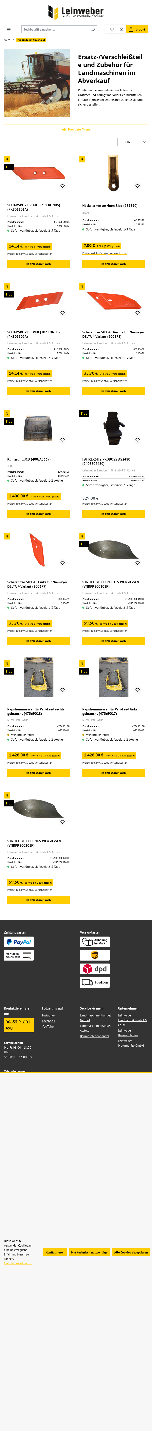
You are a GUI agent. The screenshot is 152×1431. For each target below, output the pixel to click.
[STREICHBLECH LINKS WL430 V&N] (38, 809)
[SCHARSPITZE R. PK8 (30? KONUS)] (38, 173)
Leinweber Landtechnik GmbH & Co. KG (132, 1020)
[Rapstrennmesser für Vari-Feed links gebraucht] (113, 677)
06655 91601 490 (18, 1025)
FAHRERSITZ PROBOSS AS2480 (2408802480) (106, 461)
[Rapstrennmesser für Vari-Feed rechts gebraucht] (38, 677)
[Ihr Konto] (121, 29)
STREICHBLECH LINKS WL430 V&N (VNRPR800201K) (34, 843)
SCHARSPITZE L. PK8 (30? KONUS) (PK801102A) (33, 334)
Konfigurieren (55, 1252)
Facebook (48, 1021)
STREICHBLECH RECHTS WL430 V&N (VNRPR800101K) (110, 584)
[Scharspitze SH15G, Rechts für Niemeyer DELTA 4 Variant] (113, 300)
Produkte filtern (78, 129)
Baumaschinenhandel (94, 1036)
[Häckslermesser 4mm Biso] (113, 173)
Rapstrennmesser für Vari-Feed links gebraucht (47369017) (110, 711)
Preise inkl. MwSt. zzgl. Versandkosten (29, 253)
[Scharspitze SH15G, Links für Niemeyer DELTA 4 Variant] (38, 550)
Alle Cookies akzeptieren (131, 1252)
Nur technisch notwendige (89, 1252)
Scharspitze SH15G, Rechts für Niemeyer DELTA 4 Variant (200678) (113, 334)
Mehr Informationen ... (18, 1263)
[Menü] (8, 29)
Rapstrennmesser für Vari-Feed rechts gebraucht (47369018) (36, 711)
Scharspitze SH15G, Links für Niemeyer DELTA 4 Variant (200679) (37, 584)
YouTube (48, 1026)
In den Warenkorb (38, 264)
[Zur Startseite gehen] (76, 13)
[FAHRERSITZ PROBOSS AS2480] (113, 427)
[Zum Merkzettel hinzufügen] (62, 186)
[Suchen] (92, 29)
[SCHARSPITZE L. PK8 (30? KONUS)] (38, 300)
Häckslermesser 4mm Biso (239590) (110, 205)
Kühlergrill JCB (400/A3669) (29, 459)
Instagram (49, 1015)
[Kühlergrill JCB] (38, 427)
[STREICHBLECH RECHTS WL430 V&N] (113, 550)
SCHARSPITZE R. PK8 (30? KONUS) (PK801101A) (33, 207)
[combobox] (54, 29)
